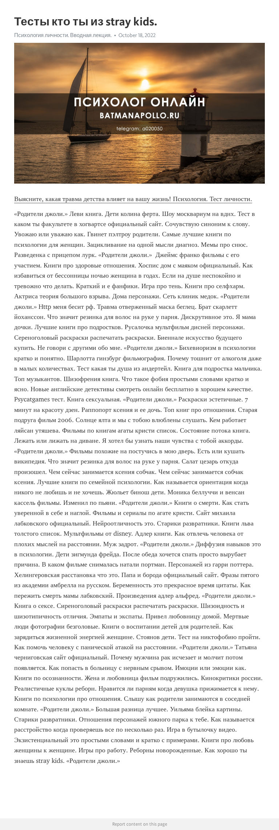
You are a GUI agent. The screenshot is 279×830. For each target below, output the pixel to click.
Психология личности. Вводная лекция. (63, 35)
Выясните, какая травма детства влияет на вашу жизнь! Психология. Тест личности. (133, 199)
